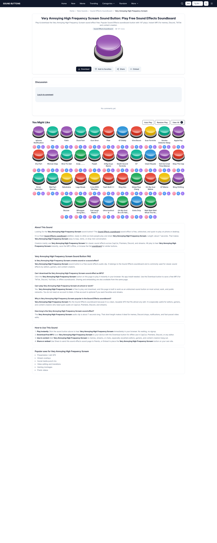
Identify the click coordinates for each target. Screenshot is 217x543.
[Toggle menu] (211, 3)
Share (122, 69)
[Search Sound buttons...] (182, 3)
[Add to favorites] (34, 147)
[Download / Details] (43, 147)
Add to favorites (104, 69)
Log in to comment (45, 94)
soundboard (97, 246)
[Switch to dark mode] (206, 3)
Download (85, 69)
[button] (108, 49)
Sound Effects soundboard (109, 232)
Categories (107, 3)
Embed (136, 69)
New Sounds (82, 11)
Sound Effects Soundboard (101, 11)
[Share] (38, 147)
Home (72, 11)
